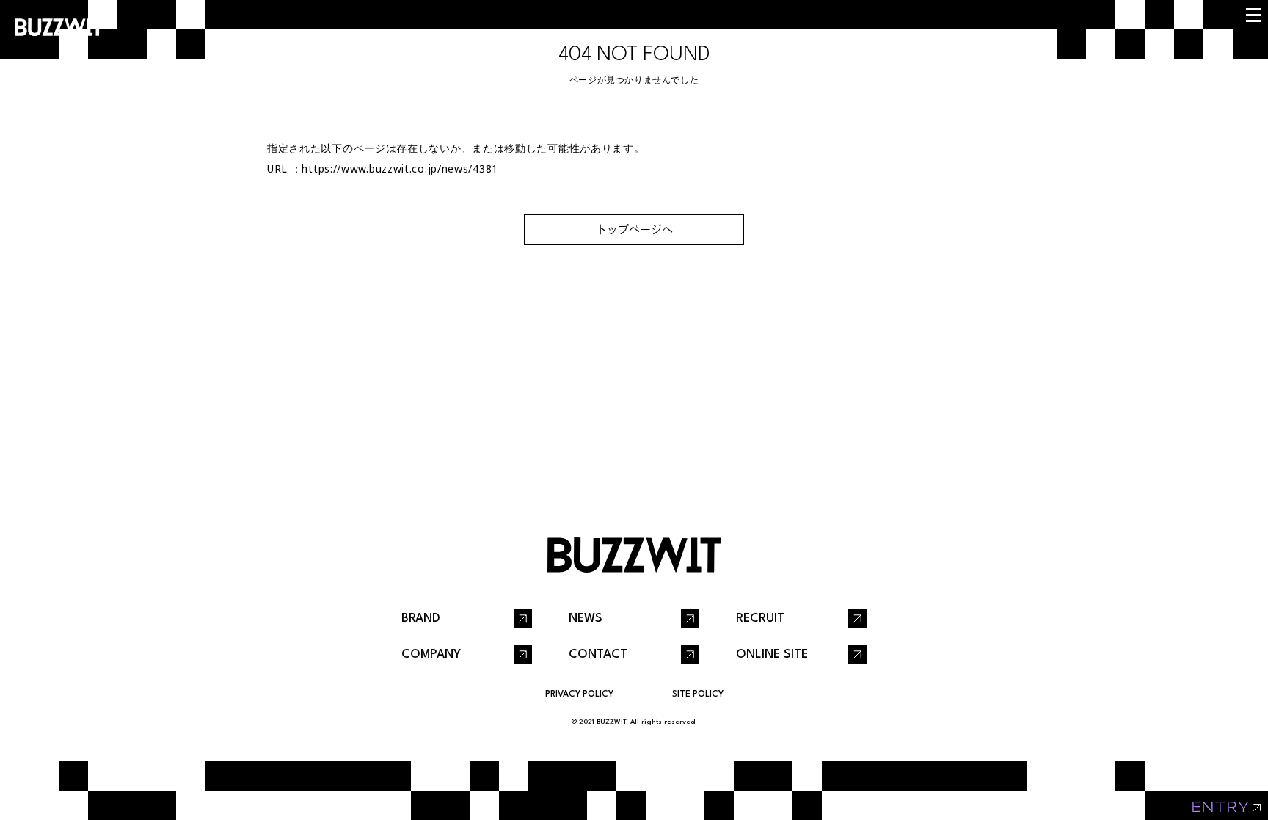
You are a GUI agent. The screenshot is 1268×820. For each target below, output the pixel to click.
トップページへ (634, 229)
